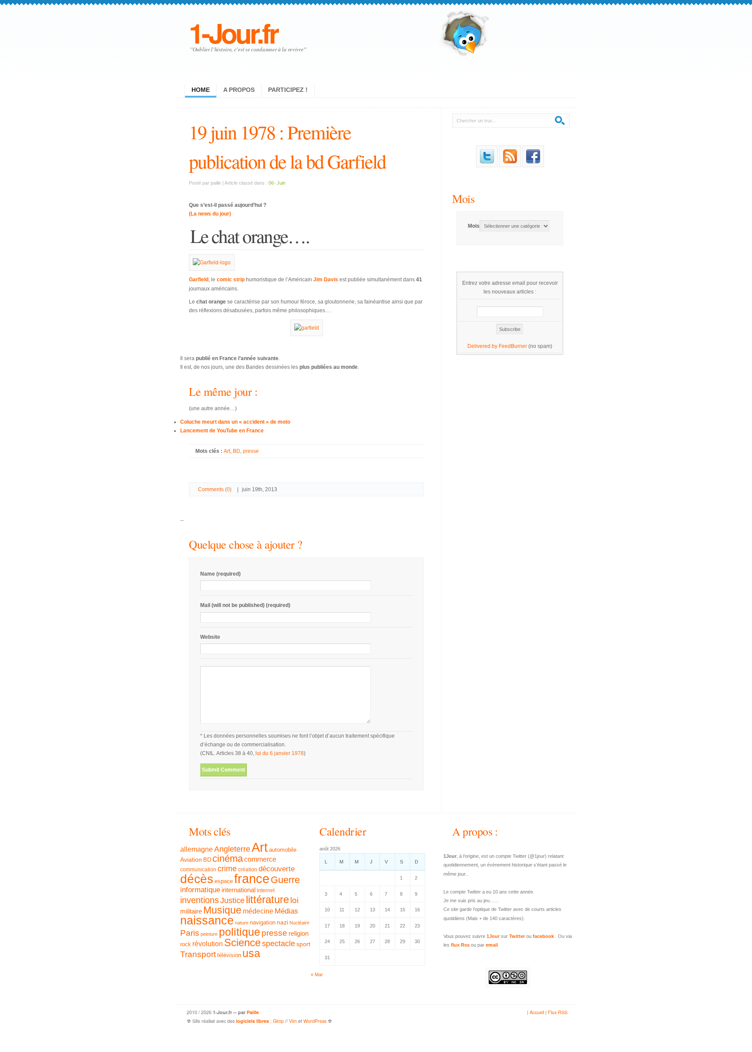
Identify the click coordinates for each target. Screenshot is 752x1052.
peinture (209, 934)
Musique (222, 910)
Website (210, 637)
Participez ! (288, 89)
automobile (282, 850)
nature (241, 922)
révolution (207, 943)
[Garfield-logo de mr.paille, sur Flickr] (212, 263)
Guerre (285, 880)
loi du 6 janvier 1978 (279, 753)
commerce (260, 859)
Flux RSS (557, 1012)
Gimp (278, 1021)
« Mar (317, 974)
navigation (262, 923)
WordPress (314, 1021)
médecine (258, 911)
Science (242, 942)
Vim (293, 1021)
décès (196, 879)
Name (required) (220, 574)
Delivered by (483, 346)
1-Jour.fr (233, 32)
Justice (232, 900)
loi (294, 900)
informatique (200, 890)
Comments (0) (215, 489)
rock (185, 944)
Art (227, 451)
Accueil (537, 1012)
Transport (198, 954)
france (251, 879)
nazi (282, 922)
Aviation (191, 859)
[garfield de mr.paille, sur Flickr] (306, 328)
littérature (267, 899)
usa (251, 953)
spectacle (278, 943)
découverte (276, 869)
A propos (239, 89)
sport (303, 944)
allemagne (196, 849)
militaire (191, 911)
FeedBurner (513, 346)
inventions (199, 900)
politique (239, 932)
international (238, 890)
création (247, 870)
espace (224, 881)
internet (266, 890)
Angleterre (232, 849)
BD (236, 451)
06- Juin (277, 182)
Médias (286, 911)
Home (200, 89)
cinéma (227, 858)
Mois (463, 198)
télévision (229, 955)
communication (198, 869)
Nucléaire (299, 922)
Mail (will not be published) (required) (245, 605)
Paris (189, 932)
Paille (253, 1012)
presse (251, 451)
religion (299, 933)
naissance (207, 920)
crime (227, 868)
